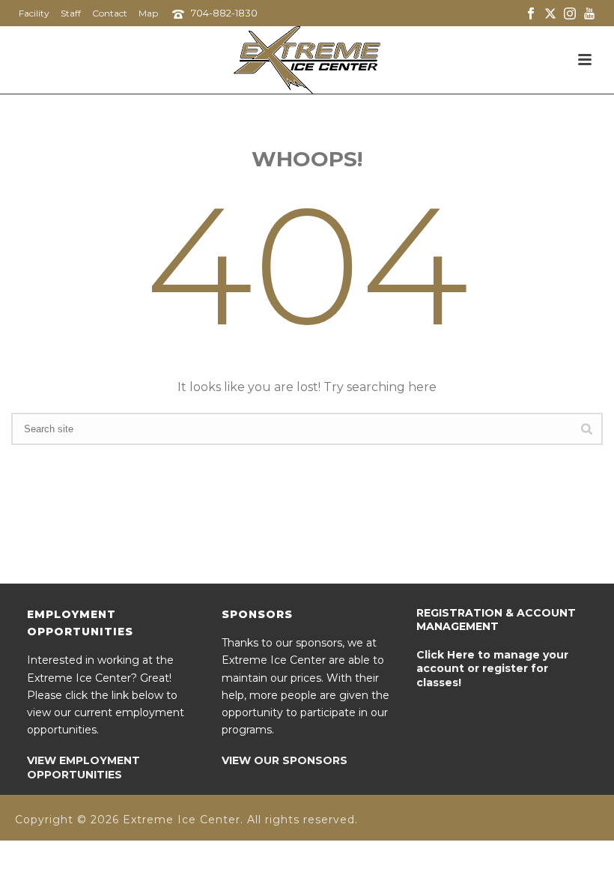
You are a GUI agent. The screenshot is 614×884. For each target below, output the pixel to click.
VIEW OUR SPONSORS (284, 760)
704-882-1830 (224, 13)
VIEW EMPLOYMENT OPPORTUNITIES (83, 767)
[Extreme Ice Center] (307, 60)
